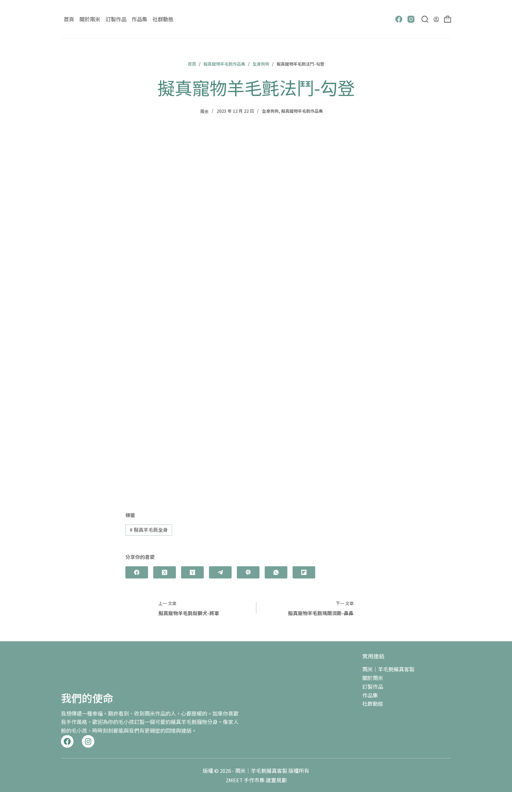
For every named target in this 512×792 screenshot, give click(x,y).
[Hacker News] (192, 572)
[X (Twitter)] (164, 572)
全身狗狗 (270, 111)
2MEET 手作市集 (245, 780)
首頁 (69, 19)
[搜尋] (424, 19)
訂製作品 (116, 19)
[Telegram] (220, 572)
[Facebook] (398, 19)
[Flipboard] (304, 572)
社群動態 (163, 19)
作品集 (139, 19)
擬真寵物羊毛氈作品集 (302, 111)
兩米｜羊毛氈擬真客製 (388, 669)
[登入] (436, 19)
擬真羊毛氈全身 (149, 529)
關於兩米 (89, 19)
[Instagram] (411, 19)
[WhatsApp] (276, 572)
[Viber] (248, 572)
